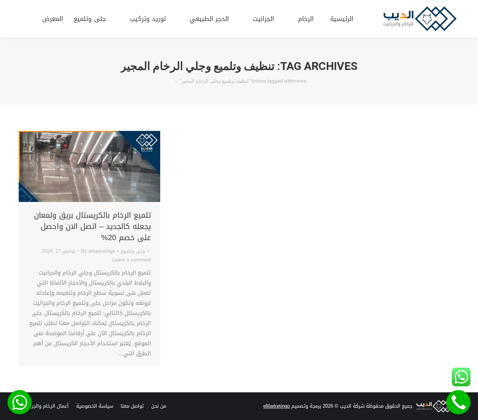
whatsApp (19, 402)
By (98, 251)
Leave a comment (131, 259)
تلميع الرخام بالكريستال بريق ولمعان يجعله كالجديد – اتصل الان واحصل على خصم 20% (92, 226)
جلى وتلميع (133, 251)
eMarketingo (276, 406)
